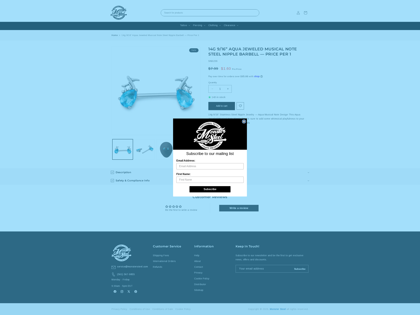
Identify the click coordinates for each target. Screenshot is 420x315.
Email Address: (185, 160)
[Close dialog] (244, 121)
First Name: (183, 174)
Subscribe (210, 189)
